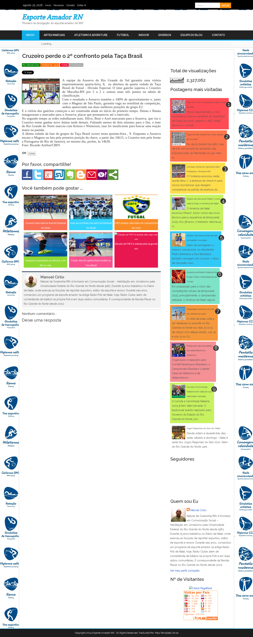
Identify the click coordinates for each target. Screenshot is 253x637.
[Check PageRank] (200, 588)
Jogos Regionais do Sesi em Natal (203, 428)
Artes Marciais (54, 35)
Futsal (64, 65)
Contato (70, 5)
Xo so (175, 632)
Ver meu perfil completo (185, 570)
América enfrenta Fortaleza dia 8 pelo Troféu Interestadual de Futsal (202, 277)
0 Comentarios (76, 65)
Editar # (81, 5)
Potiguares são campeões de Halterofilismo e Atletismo (199, 350)
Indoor (144, 35)
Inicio (48, 5)
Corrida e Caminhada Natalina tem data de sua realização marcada (199, 392)
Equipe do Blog (191, 35)
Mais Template (163, 632)
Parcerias (59, 5)
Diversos (164, 35)
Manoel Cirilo (198, 510)
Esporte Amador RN (52, 17)
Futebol (123, 35)
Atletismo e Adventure (90, 35)
